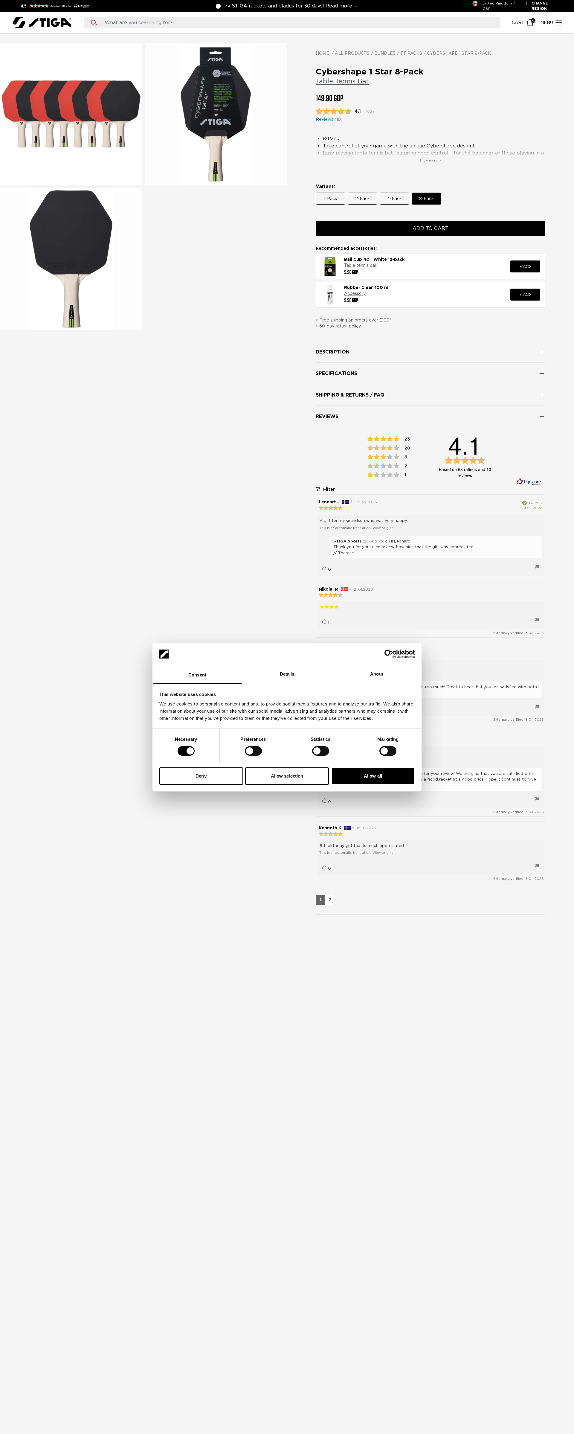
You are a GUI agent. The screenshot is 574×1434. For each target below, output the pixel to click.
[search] (297, 22)
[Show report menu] (537, 567)
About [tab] (376, 673)
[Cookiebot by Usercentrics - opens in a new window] (389, 654)
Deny (201, 775)
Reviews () (329, 119)
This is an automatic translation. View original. (357, 528)
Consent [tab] (197, 674)
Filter (328, 489)
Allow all (373, 775)
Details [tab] (287, 673)
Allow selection (287, 775)
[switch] (253, 751)
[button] (57, 5)
